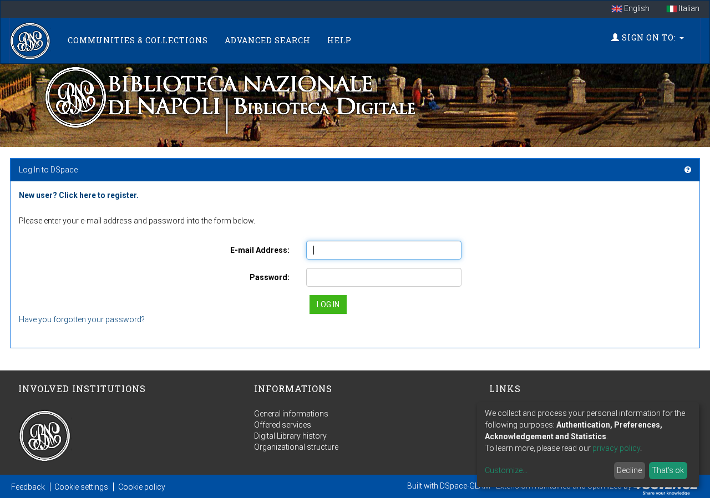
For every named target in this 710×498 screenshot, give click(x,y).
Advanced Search (268, 40)
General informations (291, 413)
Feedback (28, 486)
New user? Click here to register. (79, 195)
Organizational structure (296, 447)
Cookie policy (141, 486)
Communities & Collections (138, 40)
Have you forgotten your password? (82, 319)
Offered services (282, 424)
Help (339, 40)
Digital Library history (290, 435)
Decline (629, 470)
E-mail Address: (260, 250)
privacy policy (616, 448)
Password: (270, 277)
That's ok (668, 470)
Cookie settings (81, 486)
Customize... (506, 470)
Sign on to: (649, 37)
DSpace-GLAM (465, 485)
